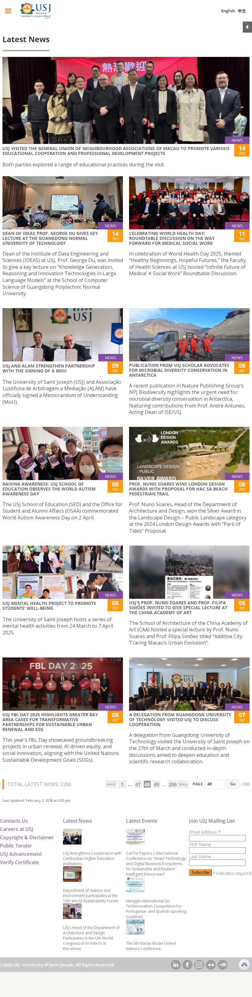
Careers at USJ (16, 829)
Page (198, 784)
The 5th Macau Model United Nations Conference (151, 946)
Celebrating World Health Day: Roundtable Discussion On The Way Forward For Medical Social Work (172, 238)
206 (172, 784)
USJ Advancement (21, 854)
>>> (183, 784)
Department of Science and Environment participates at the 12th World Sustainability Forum (90, 896)
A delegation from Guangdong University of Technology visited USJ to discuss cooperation (180, 719)
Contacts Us (14, 820)
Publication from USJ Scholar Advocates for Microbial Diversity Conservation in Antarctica (179, 370)
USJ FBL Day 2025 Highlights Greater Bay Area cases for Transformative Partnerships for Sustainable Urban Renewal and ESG (50, 722)
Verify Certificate (19, 862)
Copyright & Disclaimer (27, 837)
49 (156, 784)
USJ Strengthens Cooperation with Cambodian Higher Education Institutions (92, 858)
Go (233, 784)
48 (147, 784)
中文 (242, 11)
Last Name (200, 857)
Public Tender (16, 845)
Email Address (205, 832)
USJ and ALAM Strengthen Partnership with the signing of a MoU (48, 368)
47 (138, 784)
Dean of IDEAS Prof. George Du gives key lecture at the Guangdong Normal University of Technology (50, 238)
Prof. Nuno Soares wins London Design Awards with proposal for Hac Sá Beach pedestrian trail (178, 489)
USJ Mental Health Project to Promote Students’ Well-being (49, 605)
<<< (111, 784)
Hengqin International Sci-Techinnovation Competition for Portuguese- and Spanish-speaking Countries (156, 908)
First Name (200, 844)
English (228, 11)
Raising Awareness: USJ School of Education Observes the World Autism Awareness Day (49, 489)
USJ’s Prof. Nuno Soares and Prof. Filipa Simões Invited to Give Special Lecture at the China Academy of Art (178, 607)
